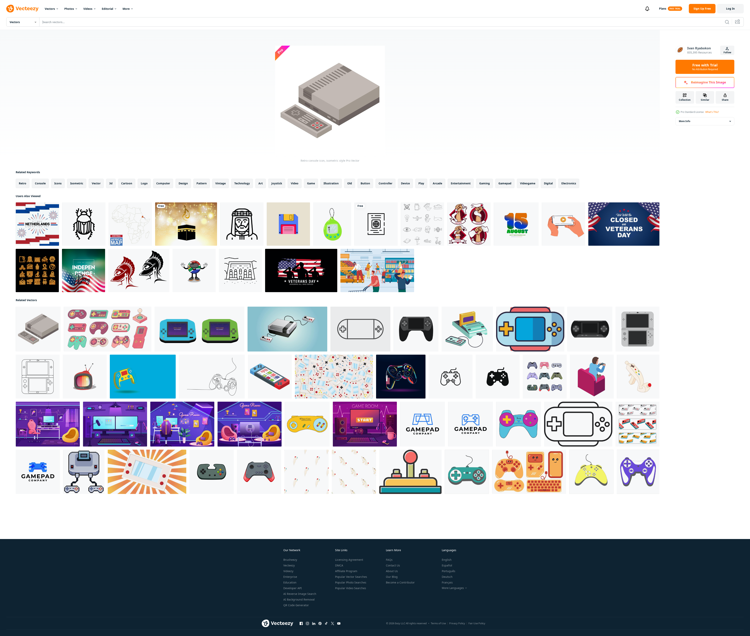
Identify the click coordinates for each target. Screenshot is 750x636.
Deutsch (447, 577)
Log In (730, 8)
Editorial (107, 9)
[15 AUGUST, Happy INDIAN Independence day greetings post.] (516, 224)
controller (385, 183)
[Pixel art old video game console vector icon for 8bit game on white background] (84, 472)
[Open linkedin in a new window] (313, 623)
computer (163, 183)
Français (447, 582)
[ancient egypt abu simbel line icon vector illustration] (240, 270)
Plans (662, 8)
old (349, 183)
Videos (87, 9)
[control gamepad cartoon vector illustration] (211, 472)
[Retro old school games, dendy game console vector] (467, 329)
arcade (437, 183)
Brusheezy (290, 560)
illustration (331, 183)
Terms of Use (438, 623)
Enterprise (290, 577)
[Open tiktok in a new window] (326, 623)
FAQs (389, 560)
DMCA (339, 565)
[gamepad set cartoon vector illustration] (545, 377)
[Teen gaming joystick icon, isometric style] (592, 377)
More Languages (453, 588)
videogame (527, 183)
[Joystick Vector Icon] (410, 472)
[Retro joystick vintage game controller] (518, 424)
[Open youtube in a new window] (338, 623)
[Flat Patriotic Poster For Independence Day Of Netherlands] (37, 224)
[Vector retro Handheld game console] (360, 329)
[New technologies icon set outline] (422, 224)
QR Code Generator (296, 605)
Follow (727, 52)
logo (144, 183)
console (40, 183)
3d (111, 183)
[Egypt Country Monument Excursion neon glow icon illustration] (37, 270)
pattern (201, 183)
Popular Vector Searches (351, 577)
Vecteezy (289, 565)
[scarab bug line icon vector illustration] (83, 224)
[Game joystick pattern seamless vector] (306, 472)
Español (447, 565)
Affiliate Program (346, 571)
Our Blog (392, 577)
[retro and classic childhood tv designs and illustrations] (85, 377)
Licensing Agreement (349, 560)
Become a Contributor (400, 582)
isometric (76, 183)
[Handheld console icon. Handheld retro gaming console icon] (530, 329)
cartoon (126, 183)
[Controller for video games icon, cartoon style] (638, 377)
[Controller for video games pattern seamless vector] (354, 472)
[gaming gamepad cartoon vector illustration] (259, 472)
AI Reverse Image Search (299, 594)
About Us (392, 571)
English (447, 560)
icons (58, 183)
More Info (684, 121)
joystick (276, 183)
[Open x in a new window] (332, 623)
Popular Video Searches (350, 588)
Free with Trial (705, 67)
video (294, 183)
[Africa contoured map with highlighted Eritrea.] (130, 224)
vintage (220, 183)
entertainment (461, 183)
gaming (484, 183)
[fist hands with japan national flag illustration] (469, 224)
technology (242, 183)
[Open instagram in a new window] (307, 623)
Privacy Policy (457, 623)
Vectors (50, 9)
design (183, 183)
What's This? (712, 112)
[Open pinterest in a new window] (320, 623)
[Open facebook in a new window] (301, 623)
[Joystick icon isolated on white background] (498, 377)
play (421, 183)
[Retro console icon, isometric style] (38, 329)
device (405, 183)
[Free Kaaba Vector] (186, 224)
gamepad (504, 183)
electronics (568, 183)
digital (548, 183)
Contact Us (393, 565)
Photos (69, 9)
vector (96, 183)
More (126, 9)
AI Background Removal (299, 599)
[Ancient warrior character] (138, 270)
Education (289, 582)
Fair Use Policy (476, 623)
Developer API (292, 588)
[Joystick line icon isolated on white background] (451, 377)
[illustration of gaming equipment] (529, 472)
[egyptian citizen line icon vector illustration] (242, 224)
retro (22, 183)
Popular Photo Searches (350, 582)
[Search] (727, 22)
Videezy (288, 571)
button (365, 183)
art (260, 183)
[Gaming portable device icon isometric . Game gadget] (270, 377)
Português (448, 571)
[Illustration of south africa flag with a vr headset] (194, 270)
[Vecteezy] (22, 9)
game (311, 183)
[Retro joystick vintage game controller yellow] (307, 424)
